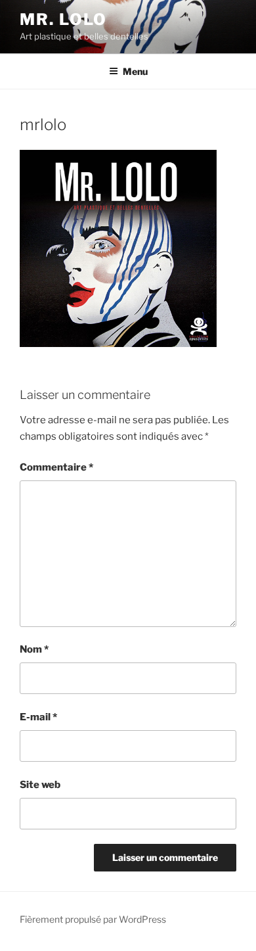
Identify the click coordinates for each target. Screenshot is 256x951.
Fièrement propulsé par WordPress (93, 919)
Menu (135, 71)
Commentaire (56, 467)
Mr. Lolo (63, 19)
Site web (40, 785)
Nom (34, 649)
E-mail (38, 717)
